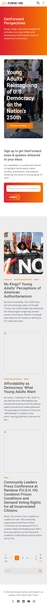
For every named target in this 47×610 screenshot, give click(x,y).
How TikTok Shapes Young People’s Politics (7, 135)
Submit (13, 197)
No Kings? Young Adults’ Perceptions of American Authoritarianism (19, 135)
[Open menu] (43, 2)
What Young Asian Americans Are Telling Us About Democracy (15, 135)
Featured (8, 279)
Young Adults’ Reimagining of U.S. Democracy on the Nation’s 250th (11, 135)
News (36, 279)
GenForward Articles (23, 279)
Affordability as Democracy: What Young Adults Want (20, 387)
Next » (41, 558)
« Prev (6, 558)
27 (36, 558)
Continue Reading (18, 125)
